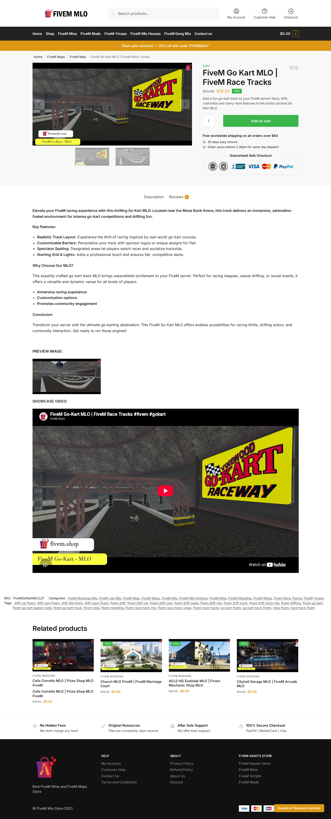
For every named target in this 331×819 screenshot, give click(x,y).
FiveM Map (78, 57)
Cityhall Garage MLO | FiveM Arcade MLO (267, 683)
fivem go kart (313, 603)
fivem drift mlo (211, 603)
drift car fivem (24, 603)
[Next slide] (185, 104)
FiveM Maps (56, 57)
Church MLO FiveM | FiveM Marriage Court (131, 683)
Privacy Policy (181, 763)
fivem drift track (236, 603)
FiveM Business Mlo (82, 598)
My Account (236, 17)
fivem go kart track (67, 608)
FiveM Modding (240, 598)
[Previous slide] (39, 104)
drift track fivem (97, 603)
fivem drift (118, 603)
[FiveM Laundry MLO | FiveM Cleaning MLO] (291, 67)
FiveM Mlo (169, 598)
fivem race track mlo (141, 608)
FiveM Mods (262, 598)
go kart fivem (231, 608)
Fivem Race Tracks (288, 598)
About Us (177, 776)
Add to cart (261, 121)
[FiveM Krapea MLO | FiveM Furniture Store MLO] (296, 67)
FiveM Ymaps (314, 598)
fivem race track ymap (175, 608)
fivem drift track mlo (264, 603)
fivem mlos (92, 608)
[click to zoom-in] (112, 104)
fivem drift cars (161, 603)
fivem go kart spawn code (32, 608)
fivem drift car (137, 603)
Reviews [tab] (178, 197)
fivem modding (112, 608)
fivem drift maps (186, 603)
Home (38, 57)
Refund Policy (181, 769)
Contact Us (110, 776)
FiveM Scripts (250, 776)
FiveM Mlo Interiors (193, 598)
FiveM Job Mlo (110, 598)
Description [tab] (154, 197)
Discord (176, 782)
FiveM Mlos (217, 598)
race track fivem (303, 608)
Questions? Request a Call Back (299, 808)
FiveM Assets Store (254, 763)
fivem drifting (291, 603)
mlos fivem (281, 608)
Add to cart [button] (63, 711)
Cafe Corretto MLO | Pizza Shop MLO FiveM (63, 683)
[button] (289, 34)
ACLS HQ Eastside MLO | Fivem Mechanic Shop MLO (194, 683)
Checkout (291, 17)
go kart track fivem (257, 608)
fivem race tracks (206, 608)
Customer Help (265, 17)
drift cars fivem (48, 603)
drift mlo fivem (72, 603)
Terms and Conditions (119, 782)
